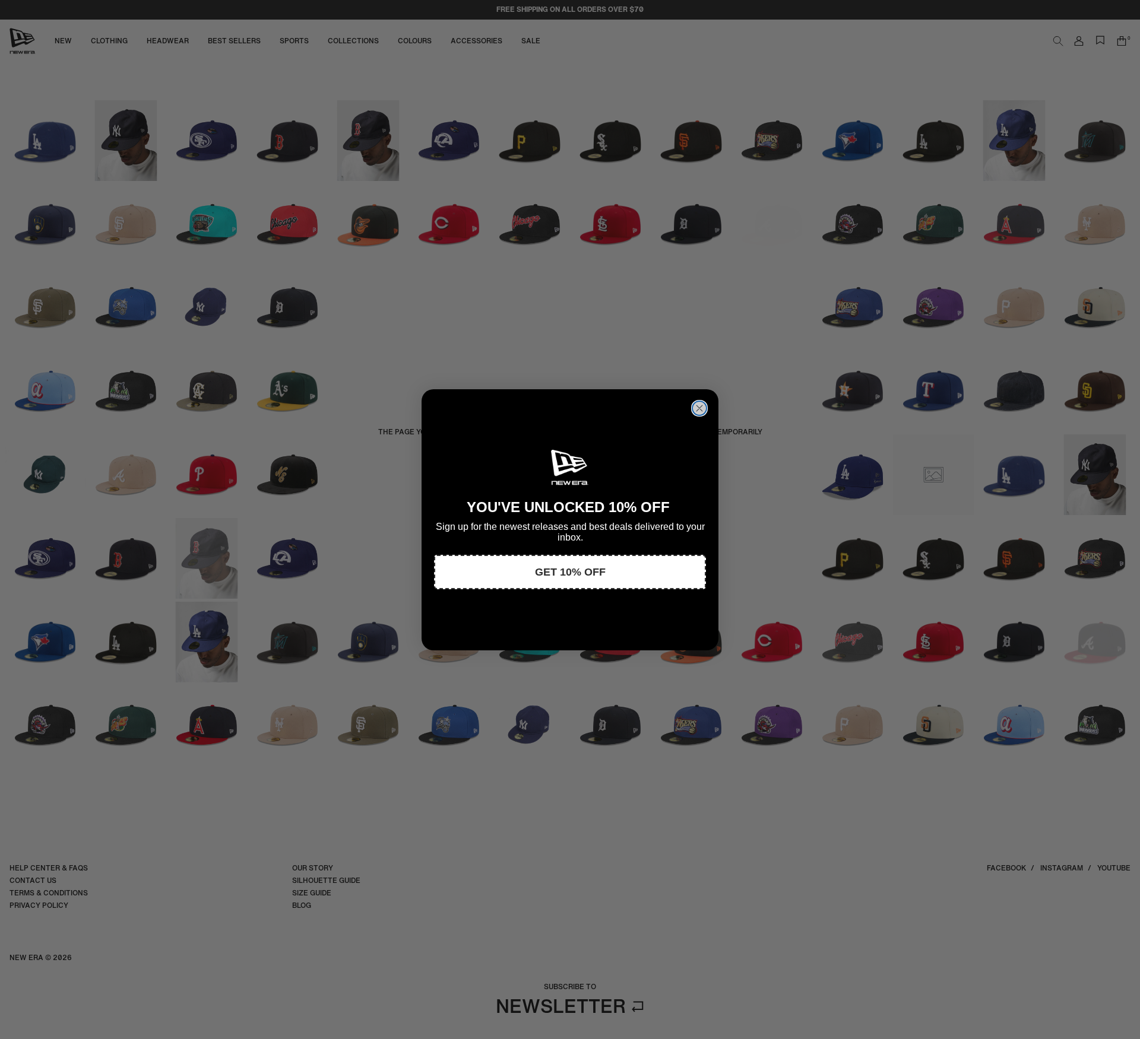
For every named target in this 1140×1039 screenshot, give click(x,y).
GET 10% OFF (570, 572)
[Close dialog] (699, 408)
